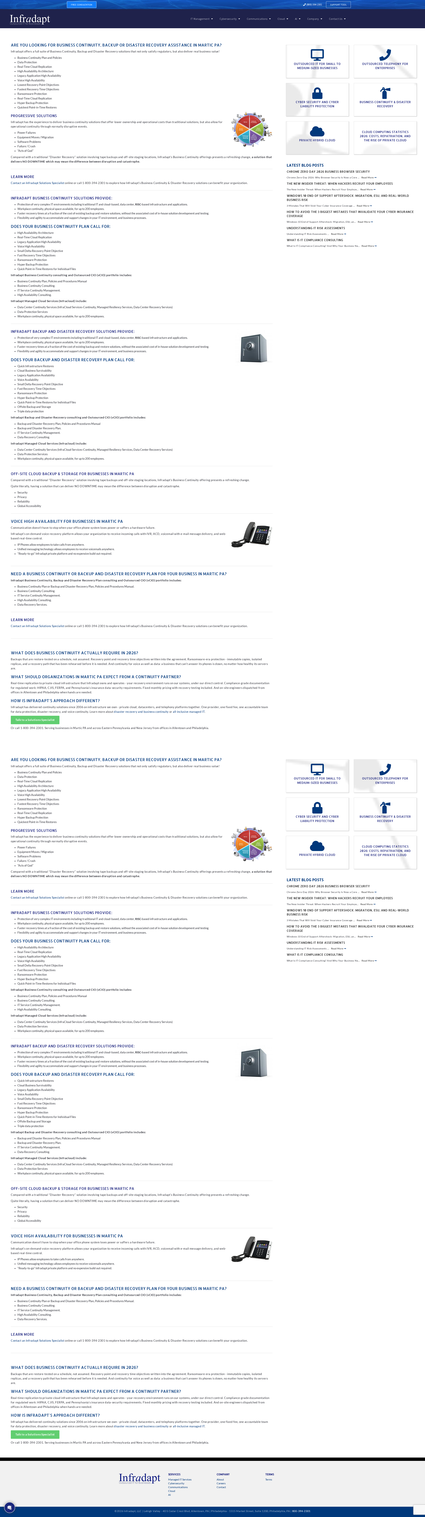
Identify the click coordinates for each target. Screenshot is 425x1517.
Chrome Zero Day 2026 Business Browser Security (328, 171)
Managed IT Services (180, 1479)
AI (296, 18)
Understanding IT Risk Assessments (316, 228)
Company (313, 18)
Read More (367, 177)
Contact (221, 1487)
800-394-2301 (301, 1511)
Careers (221, 1483)
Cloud (281, 18)
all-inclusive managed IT (189, 711)
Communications (257, 18)
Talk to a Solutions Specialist (35, 720)
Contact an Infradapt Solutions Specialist (37, 183)
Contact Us (335, 18)
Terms (268, 1479)
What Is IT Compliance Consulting (315, 240)
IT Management (200, 18)
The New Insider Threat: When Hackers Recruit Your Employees (340, 183)
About (220, 1479)
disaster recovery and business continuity (141, 711)
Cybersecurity (228, 18)
